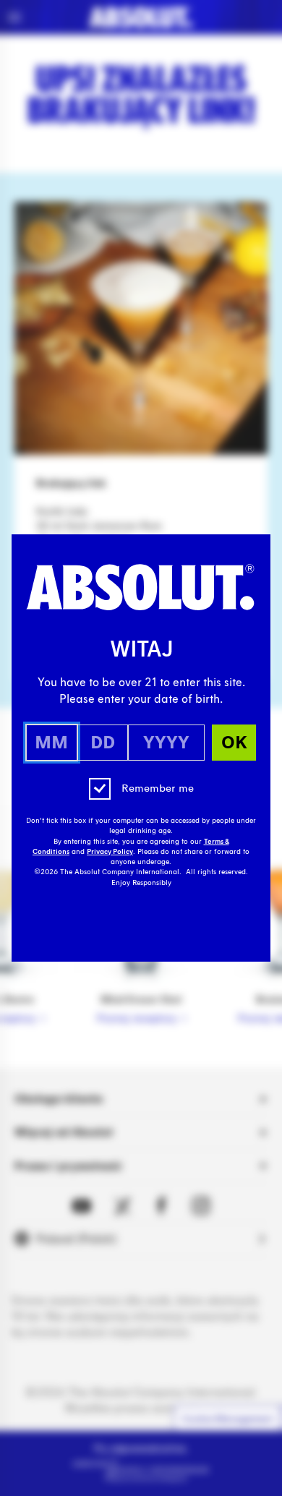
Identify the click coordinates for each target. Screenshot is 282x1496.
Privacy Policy (110, 851)
